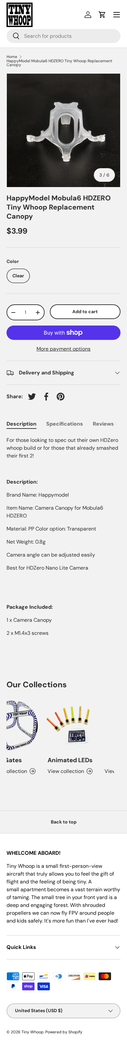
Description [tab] (21, 423)
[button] (102, 14)
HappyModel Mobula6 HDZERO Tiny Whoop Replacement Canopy (59, 63)
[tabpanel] (63, 536)
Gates (11, 760)
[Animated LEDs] (68, 725)
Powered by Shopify (63, 1032)
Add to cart (85, 311)
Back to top (64, 822)
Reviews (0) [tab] (107, 423)
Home (12, 57)
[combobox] (63, 36)
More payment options (63, 348)
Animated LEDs (68, 760)
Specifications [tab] (64, 423)
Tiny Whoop (32, 1032)
